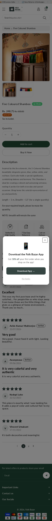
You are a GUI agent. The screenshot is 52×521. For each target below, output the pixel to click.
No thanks (26, 279)
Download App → (26, 271)
